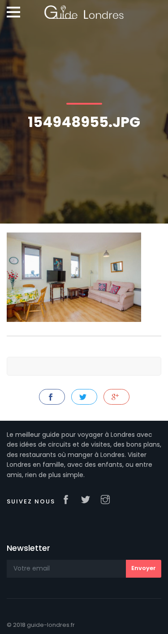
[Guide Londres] (84, 8)
